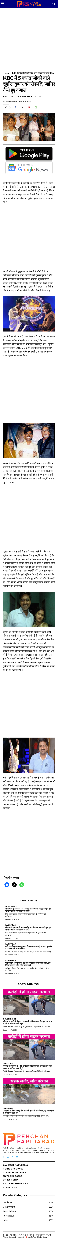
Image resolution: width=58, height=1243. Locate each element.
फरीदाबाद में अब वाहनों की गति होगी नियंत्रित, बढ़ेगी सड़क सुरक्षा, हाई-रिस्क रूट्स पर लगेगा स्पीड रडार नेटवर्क (28, 964)
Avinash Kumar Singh (18, 101)
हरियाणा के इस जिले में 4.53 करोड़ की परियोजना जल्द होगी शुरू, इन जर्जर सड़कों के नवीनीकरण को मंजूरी (28, 909)
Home (6, 73)
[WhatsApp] (36, 107)
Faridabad (10, 925)
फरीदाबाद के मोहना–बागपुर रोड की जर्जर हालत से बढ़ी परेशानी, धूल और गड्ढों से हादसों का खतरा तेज (28, 947)
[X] (22, 107)
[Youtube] (17, 1156)
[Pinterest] (29, 107)
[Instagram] (8, 1156)
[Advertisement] (29, 38)
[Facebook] (15, 107)
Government (12, 906)
